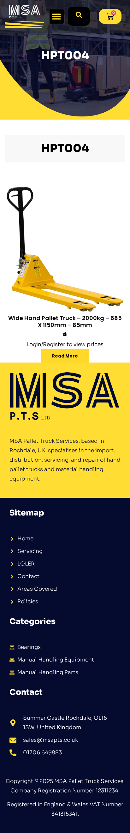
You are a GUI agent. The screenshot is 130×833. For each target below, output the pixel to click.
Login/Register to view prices (65, 344)
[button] (57, 16)
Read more (65, 356)
